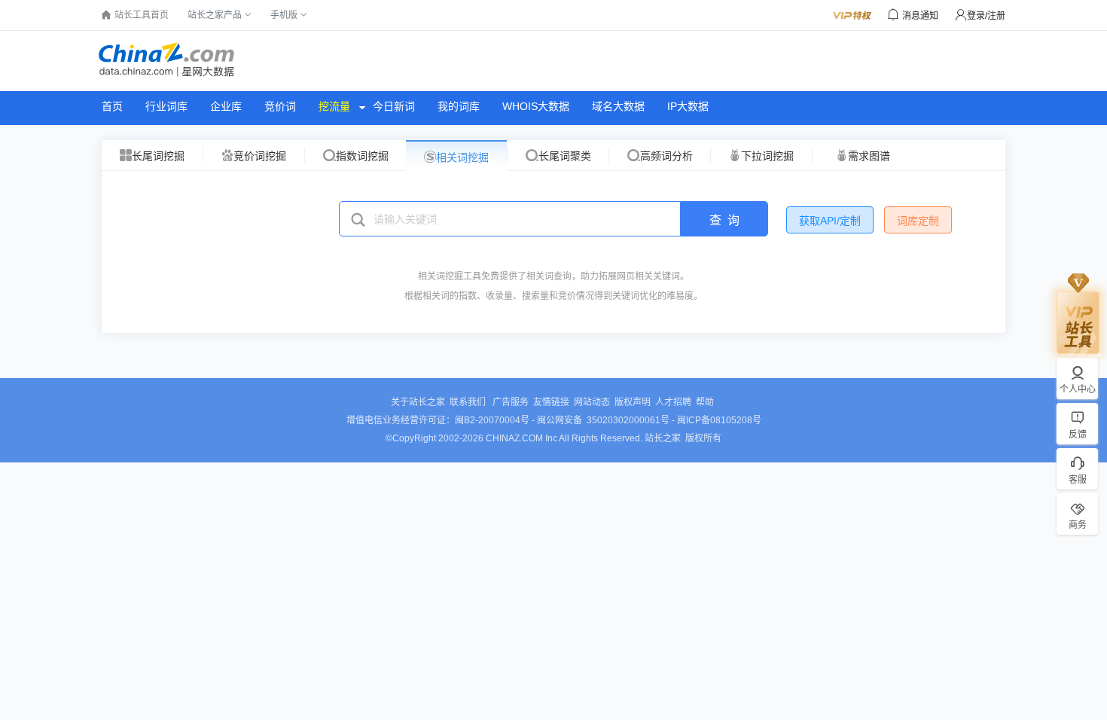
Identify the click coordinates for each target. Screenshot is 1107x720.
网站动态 (592, 402)
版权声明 (632, 402)
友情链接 (551, 402)
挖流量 (334, 106)
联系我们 (469, 402)
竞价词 (280, 106)
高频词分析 (666, 156)
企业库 (226, 106)
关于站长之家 (418, 402)
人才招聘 (673, 402)
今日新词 (394, 106)
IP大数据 (688, 106)
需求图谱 (869, 156)
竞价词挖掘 (259, 156)
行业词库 (166, 106)
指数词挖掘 (362, 156)
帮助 (705, 402)
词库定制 (918, 221)
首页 (112, 106)
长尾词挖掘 (158, 156)
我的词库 (459, 106)
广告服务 (511, 402)
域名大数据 (618, 106)
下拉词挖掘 (767, 156)
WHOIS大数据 (535, 106)
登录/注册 (986, 16)
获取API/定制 (830, 221)
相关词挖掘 (462, 157)
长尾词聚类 (564, 156)
